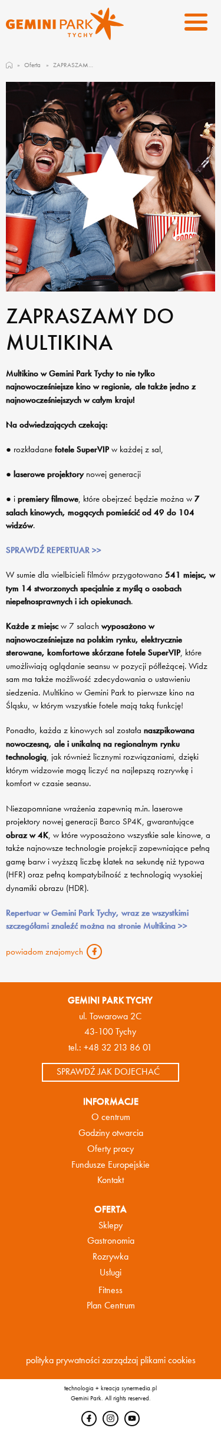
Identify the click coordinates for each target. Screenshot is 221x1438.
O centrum (110, 1117)
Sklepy (110, 1225)
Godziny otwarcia (110, 1133)
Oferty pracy (110, 1149)
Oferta (32, 65)
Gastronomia (110, 1241)
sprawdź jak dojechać (108, 1072)
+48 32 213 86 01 (118, 1047)
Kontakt (110, 1180)
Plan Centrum (111, 1305)
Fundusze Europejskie (110, 1165)
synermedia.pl (139, 1388)
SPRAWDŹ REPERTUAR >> (53, 549)
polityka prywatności (63, 1360)
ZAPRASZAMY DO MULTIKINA (74, 65)
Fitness (110, 1290)
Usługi (110, 1272)
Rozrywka (110, 1257)
